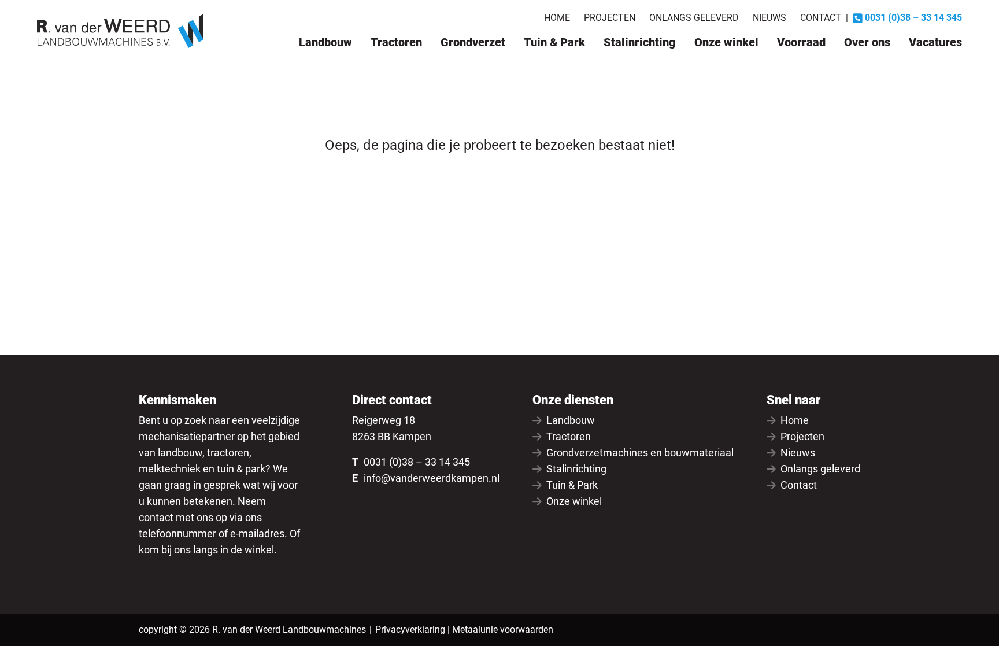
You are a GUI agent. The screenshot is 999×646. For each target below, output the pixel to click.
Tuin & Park (554, 42)
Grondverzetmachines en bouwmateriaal (640, 452)
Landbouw (325, 42)
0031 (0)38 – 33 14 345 (417, 462)
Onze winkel (726, 42)
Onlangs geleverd (694, 17)
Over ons (867, 42)
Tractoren (396, 42)
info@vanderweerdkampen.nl (432, 478)
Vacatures (935, 42)
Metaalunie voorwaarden (502, 629)
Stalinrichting (640, 42)
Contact (820, 17)
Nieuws (769, 17)
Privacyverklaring (410, 629)
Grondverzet (473, 42)
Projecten (609, 17)
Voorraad (801, 42)
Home (557, 17)
